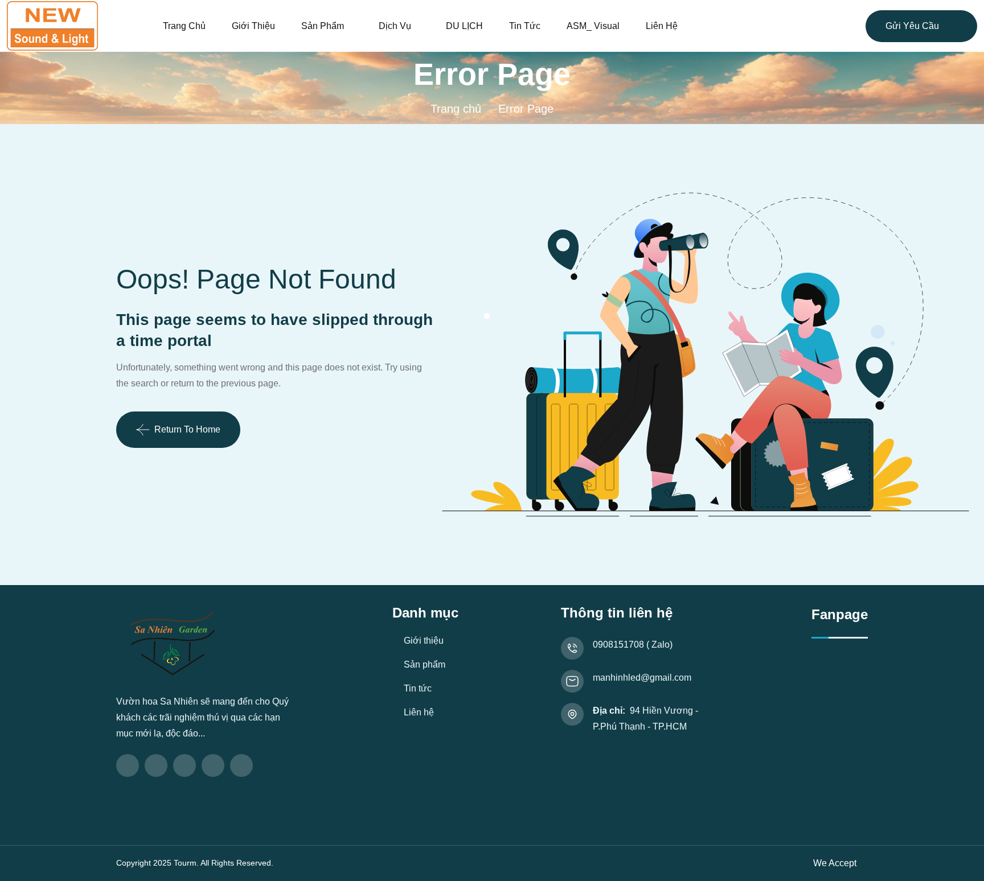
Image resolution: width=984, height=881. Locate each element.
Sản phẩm (322, 26)
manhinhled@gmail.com (642, 677)
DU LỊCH (464, 26)
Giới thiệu (253, 26)
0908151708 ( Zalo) (633, 644)
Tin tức (524, 26)
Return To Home (187, 429)
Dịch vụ (395, 26)
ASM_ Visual (593, 26)
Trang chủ (184, 26)
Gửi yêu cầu (912, 26)
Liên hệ (662, 26)
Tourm (185, 862)
